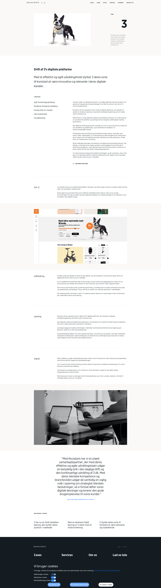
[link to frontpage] (40, 546)
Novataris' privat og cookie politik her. (107, 571)
